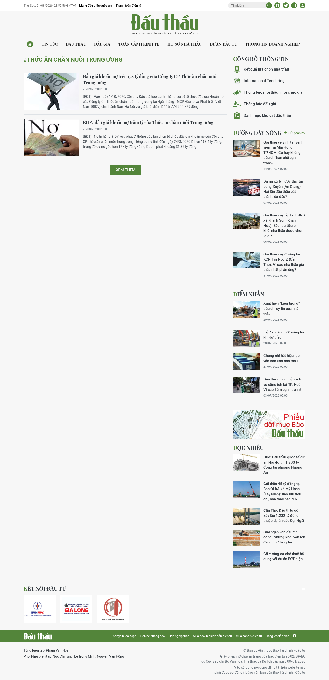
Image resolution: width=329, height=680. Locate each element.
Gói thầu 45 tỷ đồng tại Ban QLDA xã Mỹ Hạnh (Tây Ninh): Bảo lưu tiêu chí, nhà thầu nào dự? (282, 491)
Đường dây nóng (257, 132)
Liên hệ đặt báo (178, 636)
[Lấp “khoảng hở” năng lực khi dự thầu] (246, 338)
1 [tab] (303, 589)
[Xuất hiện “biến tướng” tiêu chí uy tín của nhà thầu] (246, 309)
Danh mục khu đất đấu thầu (267, 115)
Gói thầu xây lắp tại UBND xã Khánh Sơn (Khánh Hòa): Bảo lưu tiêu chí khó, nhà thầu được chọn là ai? (284, 225)
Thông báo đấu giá (260, 104)
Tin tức (50, 43)
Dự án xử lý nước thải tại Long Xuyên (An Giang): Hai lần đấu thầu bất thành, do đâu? (283, 189)
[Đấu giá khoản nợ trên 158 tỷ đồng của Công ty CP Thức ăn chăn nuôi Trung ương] (51, 91)
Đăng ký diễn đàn (277, 636)
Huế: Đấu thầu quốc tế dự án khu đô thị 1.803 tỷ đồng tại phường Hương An (283, 464)
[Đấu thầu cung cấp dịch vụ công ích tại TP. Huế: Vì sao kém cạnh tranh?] (246, 385)
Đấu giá (102, 43)
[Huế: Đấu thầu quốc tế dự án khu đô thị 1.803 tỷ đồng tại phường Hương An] (246, 462)
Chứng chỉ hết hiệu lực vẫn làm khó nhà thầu (281, 358)
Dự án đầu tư (223, 43)
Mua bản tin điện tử (249, 636)
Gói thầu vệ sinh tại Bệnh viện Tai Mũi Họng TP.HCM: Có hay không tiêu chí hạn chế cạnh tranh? (283, 152)
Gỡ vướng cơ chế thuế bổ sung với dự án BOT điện (283, 556)
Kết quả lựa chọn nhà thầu (266, 69)
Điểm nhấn (248, 294)
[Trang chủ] (30, 44)
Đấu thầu (76, 43)
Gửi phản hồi (296, 133)
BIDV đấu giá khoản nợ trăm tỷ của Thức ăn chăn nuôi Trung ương (148, 122)
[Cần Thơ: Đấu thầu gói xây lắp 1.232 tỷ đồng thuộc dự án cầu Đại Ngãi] (246, 516)
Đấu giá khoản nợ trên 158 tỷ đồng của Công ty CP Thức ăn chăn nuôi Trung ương (150, 79)
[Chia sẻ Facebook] (277, 5)
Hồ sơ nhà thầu (184, 43)
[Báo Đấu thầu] (38, 636)
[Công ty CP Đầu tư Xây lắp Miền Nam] (113, 609)
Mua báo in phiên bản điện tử (212, 636)
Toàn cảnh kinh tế (138, 43)
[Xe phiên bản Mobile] (294, 5)
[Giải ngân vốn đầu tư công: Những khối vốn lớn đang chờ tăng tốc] (246, 538)
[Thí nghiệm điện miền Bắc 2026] (38, 609)
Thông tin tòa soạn (123, 636)
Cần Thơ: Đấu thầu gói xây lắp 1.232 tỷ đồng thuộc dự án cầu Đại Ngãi (283, 515)
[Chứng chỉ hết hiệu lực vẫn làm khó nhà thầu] (246, 361)
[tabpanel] (40, 609)
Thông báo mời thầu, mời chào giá (273, 92)
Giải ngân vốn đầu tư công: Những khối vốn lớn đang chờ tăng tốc (284, 537)
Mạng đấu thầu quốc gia (95, 5)
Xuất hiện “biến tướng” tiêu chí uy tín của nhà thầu (281, 308)
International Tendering (264, 80)
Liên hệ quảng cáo (152, 636)
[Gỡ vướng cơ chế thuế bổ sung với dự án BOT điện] (246, 559)
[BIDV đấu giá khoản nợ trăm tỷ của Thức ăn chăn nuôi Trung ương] (51, 137)
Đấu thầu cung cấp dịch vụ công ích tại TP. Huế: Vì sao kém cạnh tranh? (282, 384)
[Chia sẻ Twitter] (286, 5)
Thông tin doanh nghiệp (272, 43)
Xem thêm (125, 170)
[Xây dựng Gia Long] (76, 609)
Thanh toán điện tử (128, 5)
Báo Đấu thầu (164, 24)
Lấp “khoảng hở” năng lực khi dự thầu (284, 334)
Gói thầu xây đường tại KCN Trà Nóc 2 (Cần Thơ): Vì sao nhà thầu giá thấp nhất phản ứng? (283, 262)
